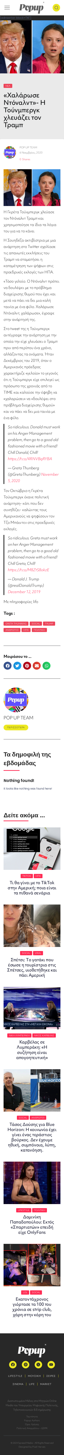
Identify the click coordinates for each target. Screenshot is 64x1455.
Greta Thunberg (16, 623)
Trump (49, 623)
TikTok (26, 875)
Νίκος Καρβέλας (44, 1035)
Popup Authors (32, 1420)
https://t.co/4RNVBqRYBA (30, 458)
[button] (8, 666)
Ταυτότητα (32, 1416)
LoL (25, 1292)
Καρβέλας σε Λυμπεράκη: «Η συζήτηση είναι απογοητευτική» (32, 1049)
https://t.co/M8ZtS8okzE (28, 569)
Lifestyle (24, 1210)
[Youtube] (51, 1364)
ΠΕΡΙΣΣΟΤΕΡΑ (16, 727)
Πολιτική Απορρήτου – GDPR (32, 1428)
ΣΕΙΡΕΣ (51, 1376)
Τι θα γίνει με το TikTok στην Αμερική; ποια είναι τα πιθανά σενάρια (32, 888)
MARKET (46, 1384)
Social (36, 623)
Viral (38, 953)
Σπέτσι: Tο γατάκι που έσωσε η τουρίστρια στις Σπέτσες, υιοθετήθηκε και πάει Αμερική (32, 967)
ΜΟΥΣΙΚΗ (34, 1376)
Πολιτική (39, 629)
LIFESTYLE (15, 1376)
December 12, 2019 (24, 591)
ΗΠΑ (26, 629)
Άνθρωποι (12, 629)
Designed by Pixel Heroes (32, 1446)
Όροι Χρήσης (32, 1424)
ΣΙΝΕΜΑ (18, 1384)
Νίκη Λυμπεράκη (19, 1035)
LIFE (32, 1384)
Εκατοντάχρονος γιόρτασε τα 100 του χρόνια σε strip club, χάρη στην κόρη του (32, 1306)
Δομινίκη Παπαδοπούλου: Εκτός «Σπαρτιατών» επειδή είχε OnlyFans (32, 1224)
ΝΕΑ (8, 85)
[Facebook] (13, 1364)
